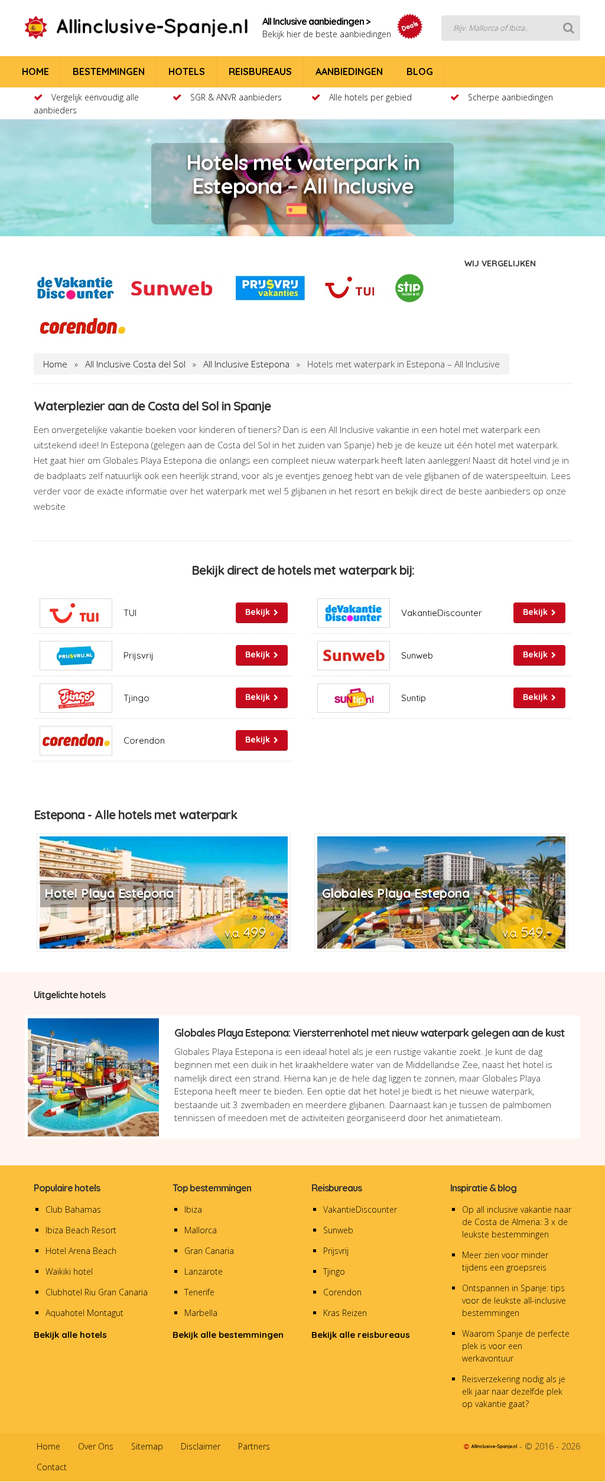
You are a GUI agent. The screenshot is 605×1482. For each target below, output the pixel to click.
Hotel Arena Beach (80, 1250)
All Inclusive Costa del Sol (135, 364)
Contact (52, 1467)
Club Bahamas (73, 1209)
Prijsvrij (336, 1250)
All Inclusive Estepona (246, 364)
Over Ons (95, 1446)
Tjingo (334, 1271)
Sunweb (338, 1230)
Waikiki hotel (69, 1271)
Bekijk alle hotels (70, 1334)
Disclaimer (200, 1446)
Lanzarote (203, 1271)
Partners (254, 1446)
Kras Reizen (345, 1312)
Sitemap (147, 1446)
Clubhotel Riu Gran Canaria (96, 1292)
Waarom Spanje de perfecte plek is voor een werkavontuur (516, 1346)
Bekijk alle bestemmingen (228, 1334)
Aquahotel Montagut (84, 1312)
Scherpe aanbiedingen (510, 97)
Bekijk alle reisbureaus (360, 1334)
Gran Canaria (209, 1250)
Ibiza (193, 1209)
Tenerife (199, 1292)
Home (55, 364)
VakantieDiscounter (360, 1209)
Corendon (342, 1292)
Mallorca (200, 1230)
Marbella (200, 1312)
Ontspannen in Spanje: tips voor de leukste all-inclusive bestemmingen (514, 1300)
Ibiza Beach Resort (80, 1230)
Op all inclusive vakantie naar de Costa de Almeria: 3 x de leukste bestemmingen (516, 1222)
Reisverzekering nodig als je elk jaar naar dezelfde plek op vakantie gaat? (513, 1391)
